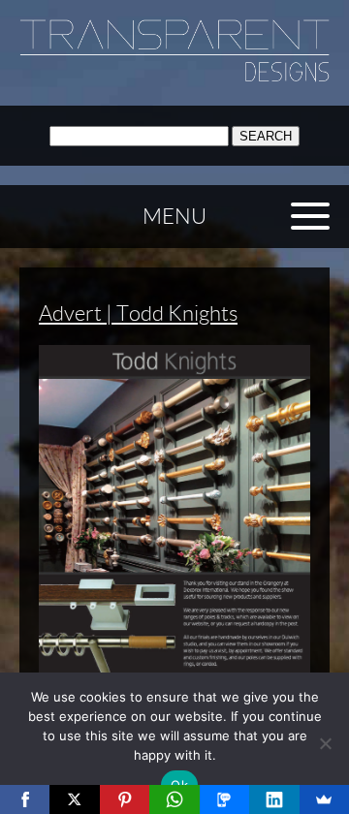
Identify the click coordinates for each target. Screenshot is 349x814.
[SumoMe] (324, 799)
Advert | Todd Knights (138, 313)
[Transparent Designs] (174, 76)
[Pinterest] (124, 799)
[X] (74, 799)
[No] (324, 743)
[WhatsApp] (174, 799)
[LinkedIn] (274, 799)
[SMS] (224, 799)
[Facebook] (24, 799)
